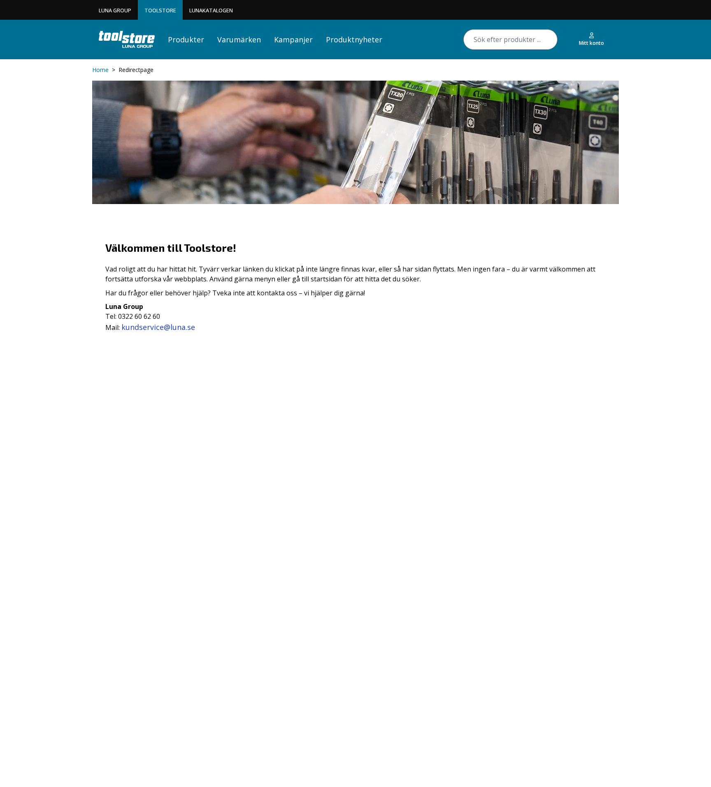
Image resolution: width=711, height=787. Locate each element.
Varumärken (239, 39)
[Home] (127, 39)
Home (100, 70)
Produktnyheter (354, 39)
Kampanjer (293, 39)
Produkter (186, 39)
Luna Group (115, 10)
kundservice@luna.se (158, 327)
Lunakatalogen (211, 10)
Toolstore (160, 10)
